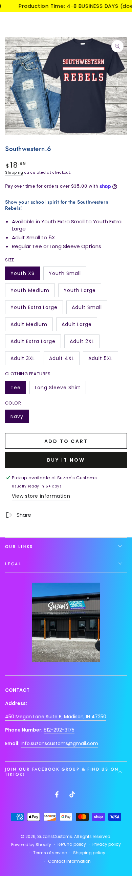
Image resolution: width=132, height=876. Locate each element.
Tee (18, 389)
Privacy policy (106, 844)
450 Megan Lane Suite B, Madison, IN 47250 (55, 716)
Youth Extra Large (34, 309)
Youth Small (64, 275)
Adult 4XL (64, 360)
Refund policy (72, 844)
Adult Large (76, 326)
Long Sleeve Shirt (58, 389)
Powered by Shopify (31, 844)
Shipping (14, 172)
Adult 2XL (84, 343)
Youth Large (79, 292)
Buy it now (66, 460)
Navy (19, 418)
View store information (41, 496)
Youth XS (25, 275)
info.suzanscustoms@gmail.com (59, 743)
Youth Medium (29, 292)
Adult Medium (28, 326)
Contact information (69, 861)
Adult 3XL (25, 360)
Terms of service (50, 853)
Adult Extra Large (33, 343)
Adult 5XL (103, 360)
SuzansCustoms (54, 836)
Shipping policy (89, 853)
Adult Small (86, 309)
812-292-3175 (59, 729)
